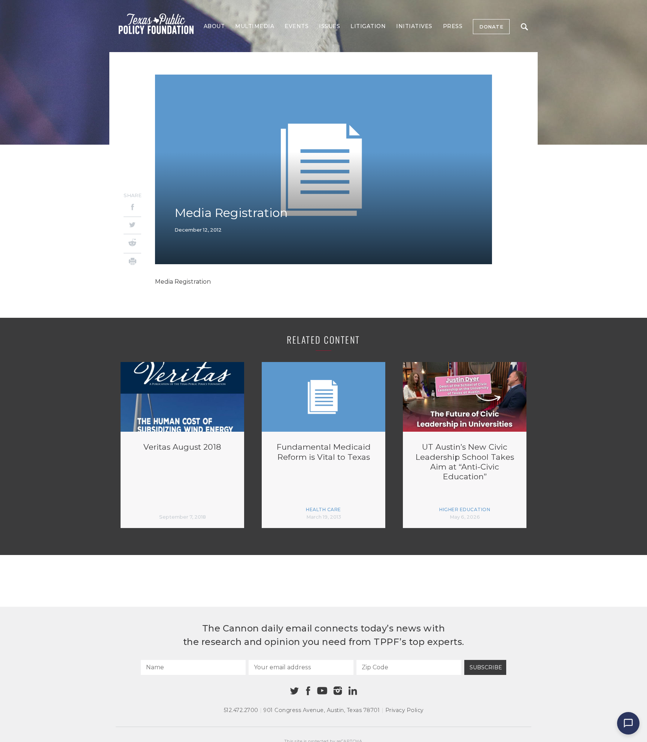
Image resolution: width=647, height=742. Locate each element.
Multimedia (254, 26)
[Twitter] (132, 225)
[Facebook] (132, 208)
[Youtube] (322, 691)
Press (453, 26)
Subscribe (486, 667)
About (214, 26)
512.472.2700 (241, 710)
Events (297, 26)
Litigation (368, 26)
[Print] (132, 262)
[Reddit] (132, 243)
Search (524, 26)
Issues (329, 26)
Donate (491, 27)
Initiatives (414, 26)
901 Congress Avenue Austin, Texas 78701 (322, 710)
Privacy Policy (404, 710)
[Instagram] (337, 691)
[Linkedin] (352, 691)
